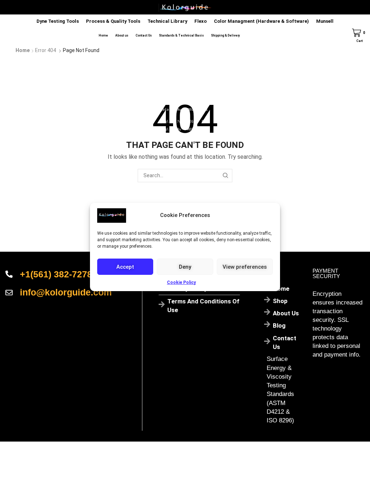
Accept (125, 266)
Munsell (325, 21)
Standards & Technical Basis (181, 35)
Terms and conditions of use (203, 306)
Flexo (200, 21)
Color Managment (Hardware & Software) (261, 21)
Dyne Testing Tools (57, 21)
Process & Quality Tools (113, 21)
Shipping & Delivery (225, 35)
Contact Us (143, 35)
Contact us (284, 342)
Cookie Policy (181, 282)
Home (103, 35)
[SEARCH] (225, 175)
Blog (279, 325)
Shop (280, 301)
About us (121, 35)
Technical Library (167, 21)
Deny (185, 266)
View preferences (245, 266)
